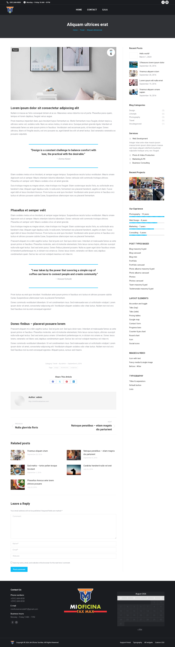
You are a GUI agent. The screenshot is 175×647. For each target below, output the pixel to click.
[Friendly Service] (158, 183)
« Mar (140, 629)
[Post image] (18, 455)
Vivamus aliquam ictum (37, 451)
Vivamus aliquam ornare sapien (150, 90)
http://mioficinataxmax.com (39, 401)
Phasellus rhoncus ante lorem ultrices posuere (40, 482)
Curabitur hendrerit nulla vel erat (97, 465)
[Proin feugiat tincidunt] (158, 195)
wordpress (74, 367)
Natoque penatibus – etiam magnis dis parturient (99, 452)
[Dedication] (147, 183)
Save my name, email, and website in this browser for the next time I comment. (41, 563)
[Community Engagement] (147, 195)
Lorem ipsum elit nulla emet (151, 80)
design (56, 367)
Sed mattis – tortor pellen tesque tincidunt (42, 467)
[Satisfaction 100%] (135, 183)
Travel (15, 50)
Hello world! (144, 53)
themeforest (64, 367)
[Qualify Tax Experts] (135, 195)
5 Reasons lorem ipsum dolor (152, 62)
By (62, 364)
